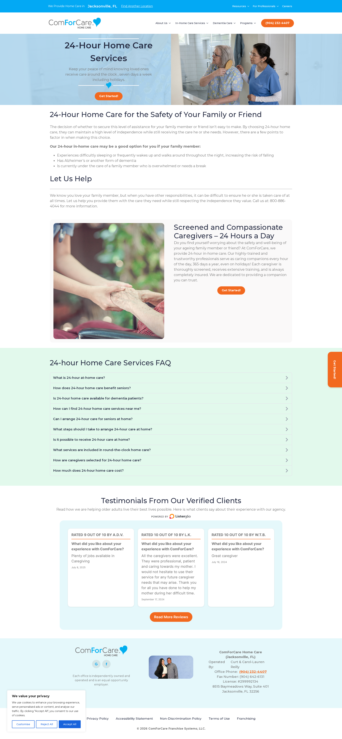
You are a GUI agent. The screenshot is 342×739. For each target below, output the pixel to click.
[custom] (96, 664)
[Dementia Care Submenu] (234, 23)
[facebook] (106, 664)
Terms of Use (219, 718)
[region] (46, 711)
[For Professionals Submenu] (277, 6)
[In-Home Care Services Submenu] (207, 23)
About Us (161, 23)
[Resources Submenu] (248, 6)
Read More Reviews (171, 617)
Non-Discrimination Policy (180, 718)
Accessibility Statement (134, 718)
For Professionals (264, 6)
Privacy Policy (98, 718)
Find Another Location (137, 6)
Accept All (69, 724)
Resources (239, 6)
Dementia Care (222, 23)
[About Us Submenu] (169, 23)
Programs (246, 23)
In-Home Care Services (190, 23)
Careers (287, 6)
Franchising (246, 718)
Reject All (47, 724)
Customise (23, 724)
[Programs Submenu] (255, 23)
